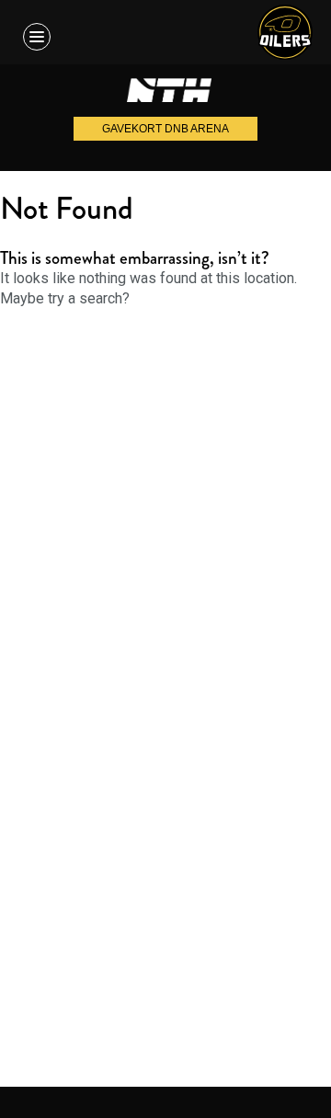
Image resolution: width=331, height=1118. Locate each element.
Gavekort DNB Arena (165, 128)
